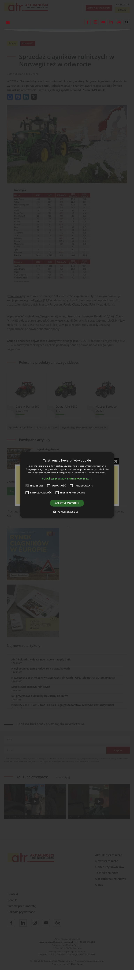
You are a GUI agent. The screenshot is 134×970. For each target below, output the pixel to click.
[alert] (67, 485)
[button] (67, 478)
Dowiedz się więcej (96, 472)
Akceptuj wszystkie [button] (67, 502)
